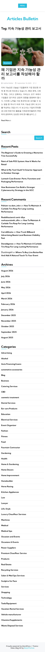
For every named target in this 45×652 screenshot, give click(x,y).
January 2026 (7, 309)
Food (3, 442)
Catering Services (9, 386)
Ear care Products (9, 408)
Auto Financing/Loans (11, 364)
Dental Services (8, 403)
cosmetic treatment (10, 397)
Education (5, 414)
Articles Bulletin (22, 18)
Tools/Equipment (9, 603)
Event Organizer (8, 425)
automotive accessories (11, 369)
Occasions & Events (10, 542)
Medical (4, 525)
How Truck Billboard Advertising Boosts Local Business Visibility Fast (20, 235)
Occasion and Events (10, 536)
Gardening (6, 453)
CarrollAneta (7, 232)
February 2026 (8, 304)
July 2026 (5, 276)
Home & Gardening (10, 464)
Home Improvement (10, 475)
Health (4, 458)
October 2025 (7, 326)
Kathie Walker (8, 83)
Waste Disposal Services (12, 625)
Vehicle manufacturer (11, 614)
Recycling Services (9, 570)
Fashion (4, 431)
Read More (5, 120)
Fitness (4, 436)
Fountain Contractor (10, 447)
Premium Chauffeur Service (14, 553)
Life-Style (5, 509)
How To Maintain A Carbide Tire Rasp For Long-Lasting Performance (21, 208)
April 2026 (6, 293)
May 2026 (5, 287)
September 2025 (9, 332)
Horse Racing (7, 486)
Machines (5, 520)
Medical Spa (6, 531)
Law (3, 497)
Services (5, 586)
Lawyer (4, 503)
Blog (3, 375)
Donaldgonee (7, 243)
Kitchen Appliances (10, 492)
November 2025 (8, 321)
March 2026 (6, 298)
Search (5, 132)
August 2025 (7, 337)
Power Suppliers (8, 548)
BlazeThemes (29, 648)
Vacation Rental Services (12, 609)
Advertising (6, 353)
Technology (6, 598)
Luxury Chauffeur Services (13, 514)
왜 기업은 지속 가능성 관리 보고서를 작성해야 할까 (21, 73)
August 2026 (7, 270)
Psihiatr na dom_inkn (11, 205)
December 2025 (8, 315)
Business (7, 63)
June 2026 (5, 282)
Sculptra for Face (9, 581)
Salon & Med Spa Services (13, 575)
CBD (3, 392)
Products (5, 559)
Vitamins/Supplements (11, 620)
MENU (22, 6)
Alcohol (4, 358)
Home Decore (7, 470)
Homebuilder (7, 481)
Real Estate (6, 564)
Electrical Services (9, 419)
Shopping (5, 592)
